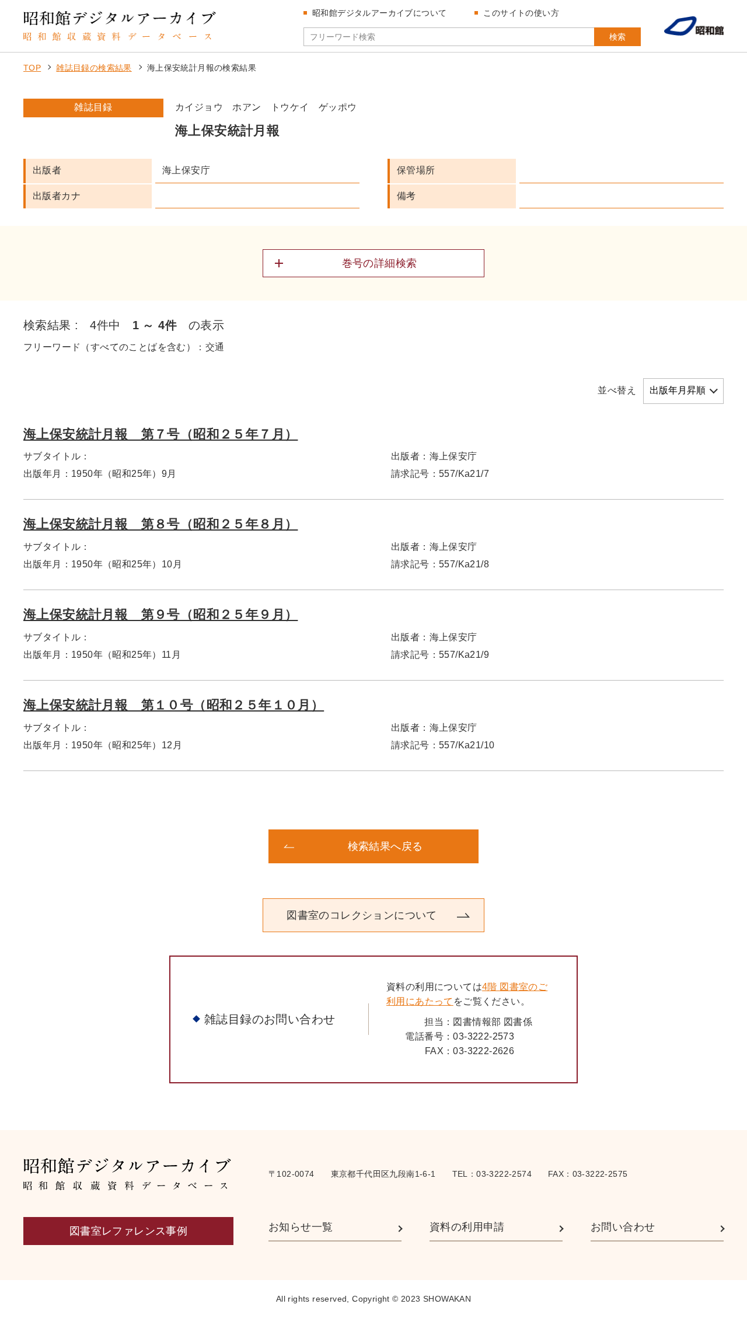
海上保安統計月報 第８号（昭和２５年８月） (160, 524)
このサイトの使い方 (521, 13)
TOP (32, 67)
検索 (617, 36)
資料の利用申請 (467, 1227)
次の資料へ (630, 846)
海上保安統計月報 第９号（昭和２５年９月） (160, 614)
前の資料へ (117, 846)
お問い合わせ (623, 1227)
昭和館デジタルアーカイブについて (379, 13)
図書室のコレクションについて (362, 915)
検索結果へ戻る (385, 846)
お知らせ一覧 (300, 1227)
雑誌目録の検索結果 (94, 67)
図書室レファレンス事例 (128, 1231)
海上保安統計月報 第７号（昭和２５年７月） (160, 434)
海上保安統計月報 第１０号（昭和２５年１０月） (173, 705)
